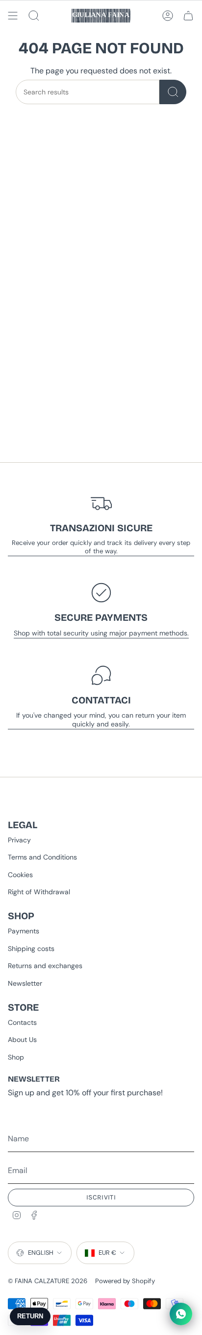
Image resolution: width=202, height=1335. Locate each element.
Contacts (22, 1022)
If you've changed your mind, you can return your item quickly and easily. (101, 719)
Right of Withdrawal (39, 891)
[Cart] (188, 15)
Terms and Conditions (42, 857)
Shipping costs (31, 948)
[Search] (172, 92)
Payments (23, 931)
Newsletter (25, 983)
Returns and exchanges (45, 965)
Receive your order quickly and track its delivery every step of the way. (101, 547)
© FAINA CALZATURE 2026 (47, 1281)
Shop (16, 1057)
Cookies (20, 874)
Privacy (19, 840)
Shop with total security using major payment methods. (101, 633)
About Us (22, 1039)
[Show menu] (13, 15)
